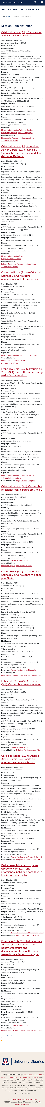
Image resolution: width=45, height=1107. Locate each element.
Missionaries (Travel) (36, 933)
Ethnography (6, 138)
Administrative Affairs (9, 141)
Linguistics (30, 138)
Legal (18, 481)
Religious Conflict (26, 130)
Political (4, 264)
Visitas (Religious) (35, 857)
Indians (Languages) (25, 133)
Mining (33, 264)
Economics (12, 264)
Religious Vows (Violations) (11, 259)
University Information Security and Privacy (22, 1099)
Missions (14, 138)
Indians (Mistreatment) (27, 475)
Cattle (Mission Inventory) (11, 478)
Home (8, 16)
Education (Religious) (9, 133)
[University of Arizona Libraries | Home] (22, 1061)
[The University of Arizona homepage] (12, 2)
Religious (22, 138)
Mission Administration (10, 130)
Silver (21, 256)
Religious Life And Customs (29, 355)
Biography (32, 670)
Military (10, 360)
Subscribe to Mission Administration (2, 1040)
